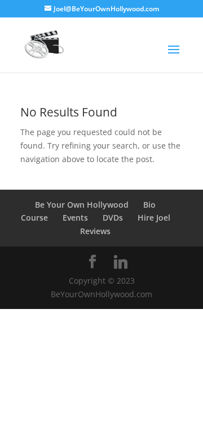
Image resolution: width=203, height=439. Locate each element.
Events (75, 217)
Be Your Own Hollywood (82, 204)
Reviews (95, 231)
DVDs (113, 217)
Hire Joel (154, 217)
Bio (149, 204)
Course (34, 217)
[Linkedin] (120, 262)
